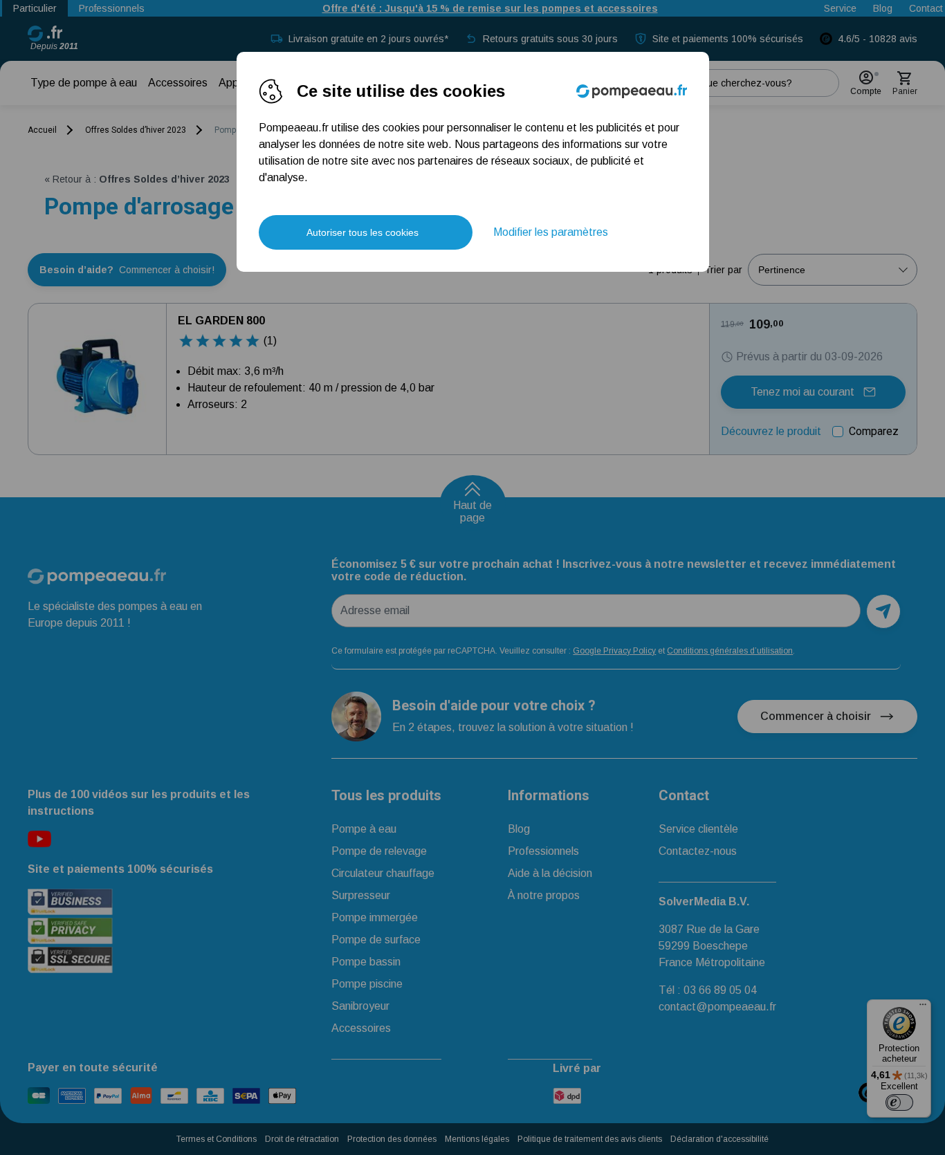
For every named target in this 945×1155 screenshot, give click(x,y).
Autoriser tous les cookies (362, 232)
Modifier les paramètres (550, 232)
